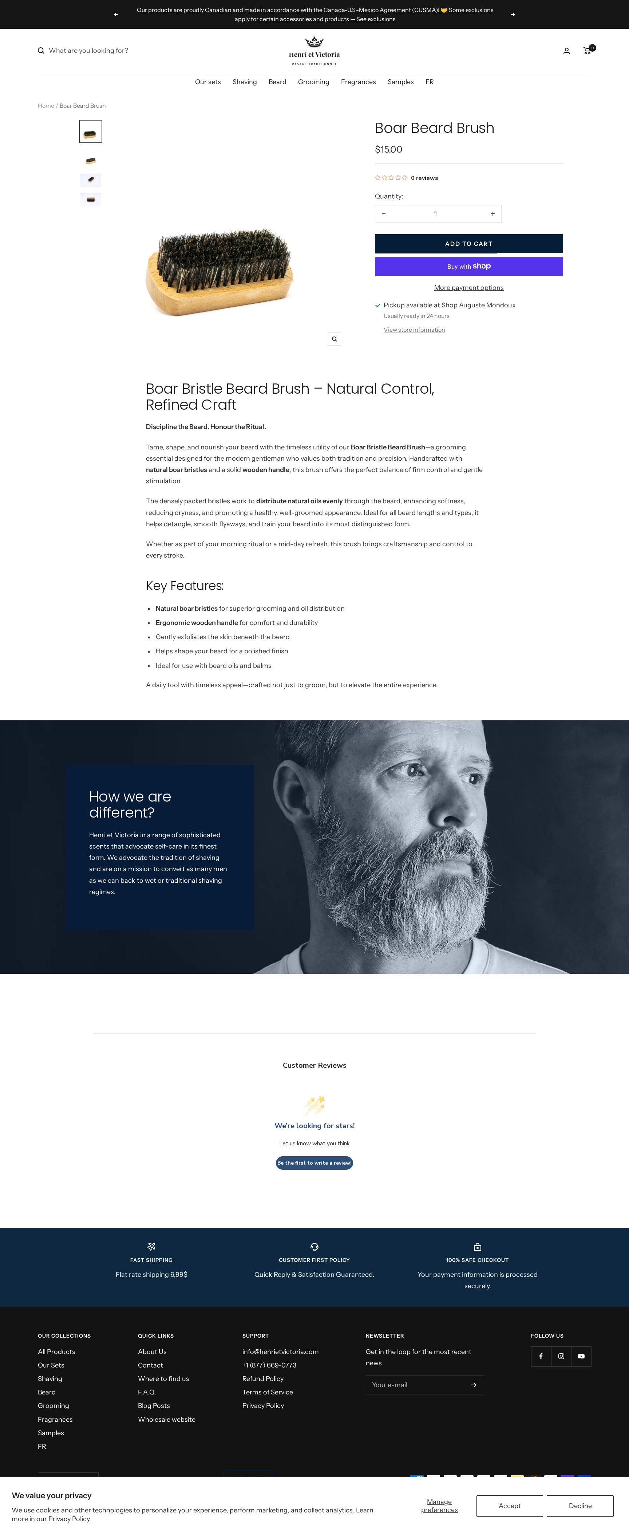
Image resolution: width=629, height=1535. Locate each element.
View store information (414, 329)
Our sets (208, 82)
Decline (580, 1506)
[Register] (474, 1385)
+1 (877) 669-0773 (269, 1365)
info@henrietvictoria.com (280, 1352)
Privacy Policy (263, 1406)
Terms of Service (267, 1392)
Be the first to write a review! (314, 1163)
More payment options (469, 288)
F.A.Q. (147, 1392)
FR (430, 82)
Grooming (313, 82)
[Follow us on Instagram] (561, 1356)
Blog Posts (154, 1406)
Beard (277, 82)
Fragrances (358, 82)
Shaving (245, 82)
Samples (401, 82)
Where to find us (163, 1379)
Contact (150, 1365)
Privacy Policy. (69, 1519)
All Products (56, 1352)
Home (46, 105)
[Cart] (587, 50)
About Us (152, 1352)
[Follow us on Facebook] (541, 1356)
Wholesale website (166, 1420)
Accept (510, 1506)
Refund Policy (263, 1379)
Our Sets (51, 1365)
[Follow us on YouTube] (581, 1356)
